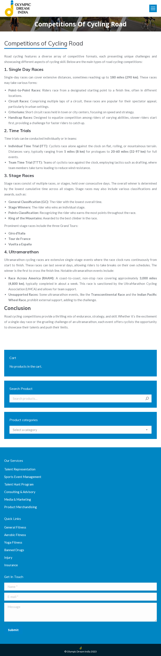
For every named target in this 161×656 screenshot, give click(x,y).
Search (147, 398)
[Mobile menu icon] (153, 8)
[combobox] (80, 430)
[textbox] (25, 429)
